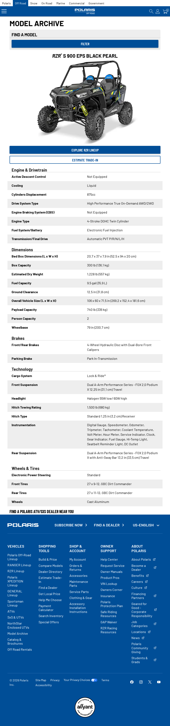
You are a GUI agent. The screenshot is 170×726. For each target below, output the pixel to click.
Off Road (20, 3)
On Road (46, 3)
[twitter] (150, 682)
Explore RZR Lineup (85, 150)
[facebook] (132, 682)
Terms (105, 680)
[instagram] (141, 682)
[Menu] (4, 11)
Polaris (6, 3)
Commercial (76, 3)
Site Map (40, 680)
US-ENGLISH (143, 525)
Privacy (55, 680)
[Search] (151, 11)
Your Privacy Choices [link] (77, 680)
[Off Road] (85, 11)
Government (96, 3)
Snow (33, 3)
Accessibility (43, 685)
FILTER (85, 43)
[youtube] (158, 682)
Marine (60, 3)
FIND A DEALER (107, 525)
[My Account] (158, 11)
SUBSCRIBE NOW (69, 525)
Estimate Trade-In (85, 160)
